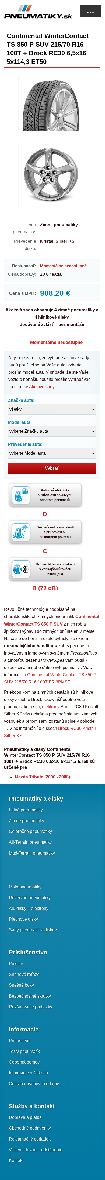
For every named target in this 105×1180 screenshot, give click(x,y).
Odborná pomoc (24, 1062)
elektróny (51, 706)
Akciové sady (41, 386)
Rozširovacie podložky (30, 1007)
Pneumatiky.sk (31, 12)
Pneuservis (19, 1040)
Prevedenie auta (24, 444)
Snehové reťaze (24, 974)
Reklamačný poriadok (30, 1139)
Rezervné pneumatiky (30, 897)
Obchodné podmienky (30, 1128)
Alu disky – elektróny (28, 908)
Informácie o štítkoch (28, 1073)
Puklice (16, 963)
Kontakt (16, 1160)
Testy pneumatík (24, 1051)
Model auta (19, 422)
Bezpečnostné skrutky (30, 996)
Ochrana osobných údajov (34, 1083)
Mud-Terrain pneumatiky (32, 853)
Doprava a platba (25, 1117)
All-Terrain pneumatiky (30, 842)
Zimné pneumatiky (26, 820)
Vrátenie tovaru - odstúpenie (35, 1150)
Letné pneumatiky (26, 810)
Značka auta (20, 400)
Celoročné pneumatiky (30, 831)
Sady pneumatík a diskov (33, 930)
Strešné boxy (21, 985)
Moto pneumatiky (25, 887)
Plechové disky (23, 919)
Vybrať (52, 468)
